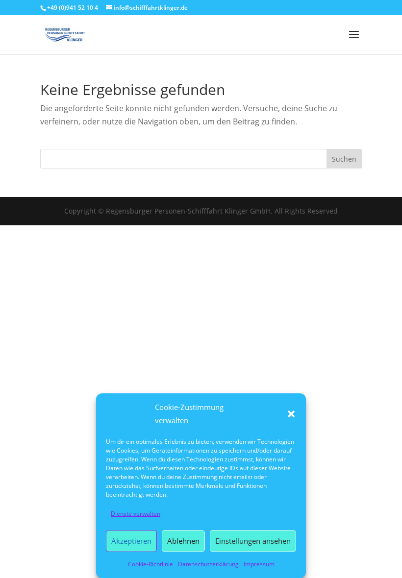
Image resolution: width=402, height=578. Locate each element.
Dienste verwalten (135, 513)
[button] (291, 414)
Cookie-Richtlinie (150, 564)
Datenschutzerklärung (208, 564)
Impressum (259, 564)
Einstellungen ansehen (253, 541)
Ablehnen (183, 541)
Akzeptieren (131, 541)
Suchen (344, 159)
